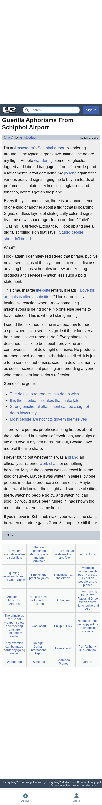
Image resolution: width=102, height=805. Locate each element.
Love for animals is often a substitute (49, 293)
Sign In (91, 110)
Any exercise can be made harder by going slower (14, 648)
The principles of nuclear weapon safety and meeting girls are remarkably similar (14, 626)
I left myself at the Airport (63, 576)
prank (73, 457)
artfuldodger (28, 137)
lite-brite (43, 290)
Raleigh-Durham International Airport (38, 648)
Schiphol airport (51, 148)
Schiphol (39, 662)
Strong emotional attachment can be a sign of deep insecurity (49, 409)
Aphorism (63, 600)
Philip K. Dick (63, 626)
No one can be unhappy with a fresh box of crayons (87, 626)
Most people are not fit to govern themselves (48, 419)
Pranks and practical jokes (39, 576)
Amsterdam (24, 148)
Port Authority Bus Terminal (88, 648)
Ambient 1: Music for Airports (14, 600)
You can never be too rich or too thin (39, 600)
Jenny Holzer (88, 554)
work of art (49, 463)
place (8, 137)
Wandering (14, 662)
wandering (43, 160)
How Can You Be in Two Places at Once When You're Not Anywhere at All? (88, 600)
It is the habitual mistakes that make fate (44, 400)
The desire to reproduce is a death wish (44, 394)
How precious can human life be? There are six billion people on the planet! (88, 576)
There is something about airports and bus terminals (38, 554)
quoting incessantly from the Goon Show (14, 576)
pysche (70, 173)
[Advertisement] (51, 52)
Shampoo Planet (63, 661)
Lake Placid (63, 648)
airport (87, 662)
